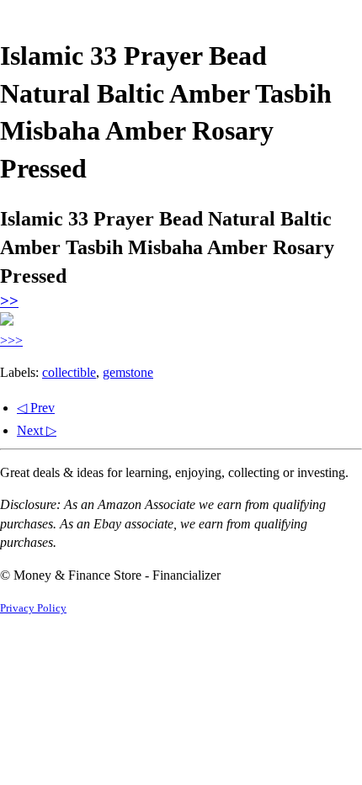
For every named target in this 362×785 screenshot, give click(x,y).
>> (9, 301)
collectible (69, 372)
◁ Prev (36, 407)
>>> (11, 340)
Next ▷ (36, 430)
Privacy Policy (33, 608)
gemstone (128, 372)
